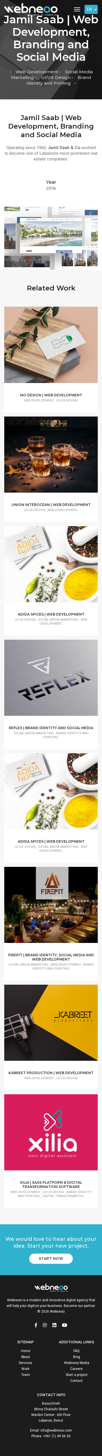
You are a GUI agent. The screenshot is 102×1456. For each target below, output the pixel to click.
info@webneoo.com (56, 1430)
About (25, 1357)
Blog (76, 1357)
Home (25, 1351)
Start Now (51, 1258)
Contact (76, 1381)
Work (25, 1369)
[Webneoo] (31, 9)
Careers (76, 1369)
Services (25, 1363)
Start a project (77, 1375)
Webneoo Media (76, 1363)
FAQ (76, 1351)
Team (25, 1375)
